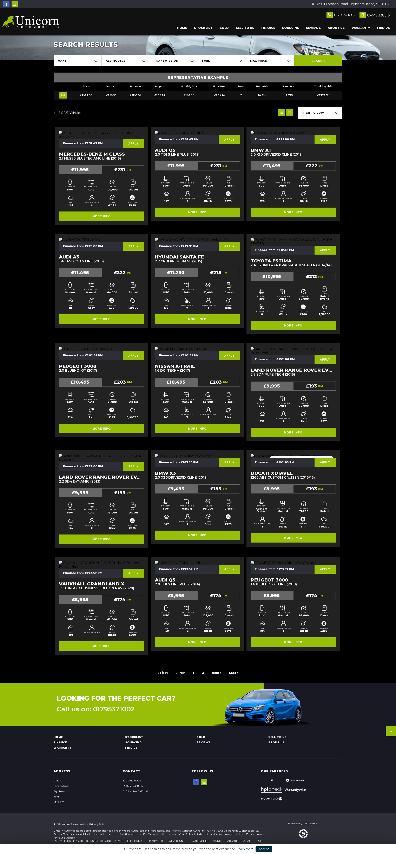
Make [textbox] (62, 60)
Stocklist (203, 28)
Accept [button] (264, 849)
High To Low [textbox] (313, 112)
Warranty (361, 28)
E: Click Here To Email (135, 791)
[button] (391, 731)
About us (336, 28)
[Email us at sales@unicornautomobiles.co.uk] (15, 4)
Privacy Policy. (98, 824)
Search (318, 60)
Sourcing (290, 28)
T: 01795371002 (132, 780)
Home (182, 28)
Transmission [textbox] (166, 60)
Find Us (383, 28)
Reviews (313, 28)
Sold (224, 28)
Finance (268, 28)
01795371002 (344, 15)
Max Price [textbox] (258, 60)
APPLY (133, 143)
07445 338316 (378, 15)
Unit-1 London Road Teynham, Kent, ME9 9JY (352, 4)
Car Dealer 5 (310, 823)
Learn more (245, 849)
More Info (101, 216)
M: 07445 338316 (133, 785)
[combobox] (77, 60)
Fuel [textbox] (206, 60)
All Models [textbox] (116, 60)
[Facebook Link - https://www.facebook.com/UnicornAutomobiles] (6, 4)
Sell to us (245, 28)
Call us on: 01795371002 (96, 709)
